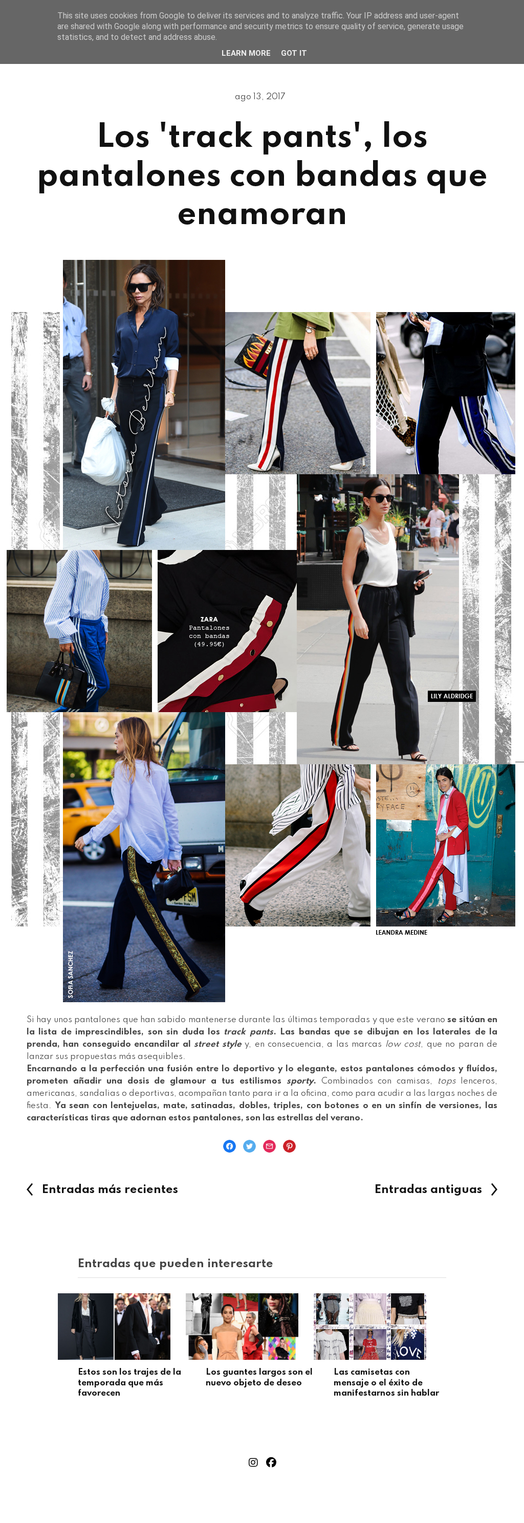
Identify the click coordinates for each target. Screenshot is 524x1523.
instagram (253, 1462)
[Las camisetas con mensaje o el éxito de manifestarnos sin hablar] (390, 1326)
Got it (294, 53)
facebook (271, 1462)
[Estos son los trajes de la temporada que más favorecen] (134, 1326)
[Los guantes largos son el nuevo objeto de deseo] (262, 1326)
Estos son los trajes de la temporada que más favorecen (129, 1383)
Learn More (246, 53)
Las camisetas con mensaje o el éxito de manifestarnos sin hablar (386, 1383)
